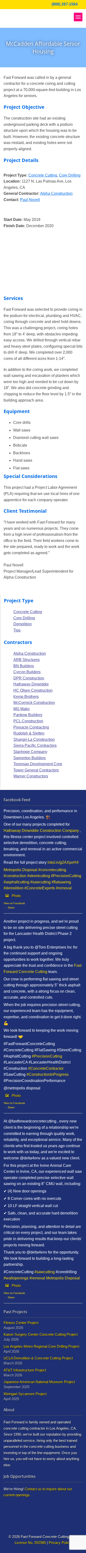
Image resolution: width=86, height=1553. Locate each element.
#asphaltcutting (16, 882)
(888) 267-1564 (65, 4)
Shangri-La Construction (34, 739)
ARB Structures (26, 660)
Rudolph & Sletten (28, 733)
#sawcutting (40, 882)
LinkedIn (13, 4)
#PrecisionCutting (66, 876)
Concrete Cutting (42, 175)
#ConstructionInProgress (48, 1074)
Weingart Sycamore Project (25, 1394)
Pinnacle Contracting (31, 727)
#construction (15, 876)
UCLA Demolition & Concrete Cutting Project (38, 1358)
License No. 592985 (30, 1543)
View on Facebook (14, 903)
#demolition (13, 888)
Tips (17, 630)
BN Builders (23, 666)
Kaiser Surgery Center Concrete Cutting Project (41, 1334)
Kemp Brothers (26, 697)
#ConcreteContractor (46, 1068)
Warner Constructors (30, 776)
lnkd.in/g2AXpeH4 (63, 862)
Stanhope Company (30, 752)
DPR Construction (28, 678)
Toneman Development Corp (37, 764)
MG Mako (21, 709)
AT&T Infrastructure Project (25, 1370)
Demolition (22, 624)
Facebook (7, 4)
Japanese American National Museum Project (39, 1382)
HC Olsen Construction (33, 690)
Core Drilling (70, 175)
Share (11, 907)
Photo (16, 896)
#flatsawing (61, 882)
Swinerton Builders (29, 758)
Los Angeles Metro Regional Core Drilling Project (41, 1346)
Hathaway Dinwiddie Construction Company (41, 830)
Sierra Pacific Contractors (35, 745)
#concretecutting (52, 870)
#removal (64, 888)
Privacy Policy (60, 1543)
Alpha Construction (56, 193)
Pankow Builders (27, 715)
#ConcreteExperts (39, 888)
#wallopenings (16, 1278)
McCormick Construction (34, 703)
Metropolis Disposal (20, 870)
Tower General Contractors (36, 770)
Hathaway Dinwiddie (31, 684)
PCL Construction (28, 721)
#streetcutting (38, 876)
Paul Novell (30, 200)
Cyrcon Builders (27, 672)
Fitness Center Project (21, 1323)
